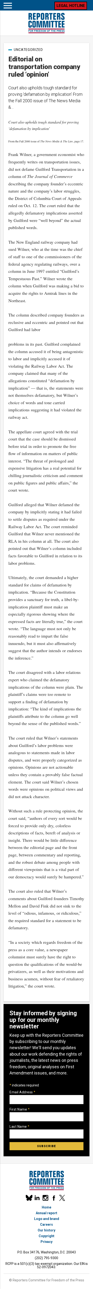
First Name (20, 1109)
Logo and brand (46, 1219)
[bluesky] (29, 1198)
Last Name (20, 1126)
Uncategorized (28, 50)
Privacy (46, 1242)
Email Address (23, 1092)
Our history (46, 1230)
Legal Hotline (71, 5)
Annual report (46, 1213)
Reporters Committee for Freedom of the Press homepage (46, 23)
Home (46, 1207)
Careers (46, 1224)
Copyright (46, 1236)
